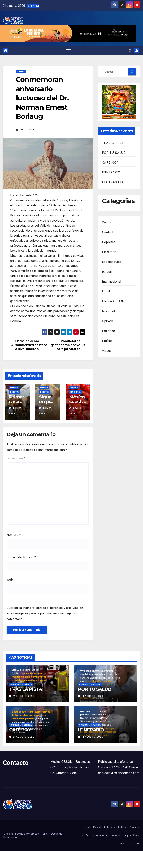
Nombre (14, 535)
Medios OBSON (113, 301)
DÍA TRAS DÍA (112, 182)
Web (10, 579)
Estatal (14, 392)
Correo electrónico (21, 557)
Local (106, 291)
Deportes (108, 242)
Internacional (111, 281)
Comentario (16, 458)
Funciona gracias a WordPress (21, 833)
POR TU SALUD (114, 152)
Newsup (53, 833)
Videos (107, 350)
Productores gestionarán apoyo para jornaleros (65, 345)
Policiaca (108, 331)
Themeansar (10, 837)
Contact (107, 232)
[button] (130, 51)
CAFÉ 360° (110, 162)
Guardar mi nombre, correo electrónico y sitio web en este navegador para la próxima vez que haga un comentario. (45, 613)
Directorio (109, 252)
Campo (21, 71)
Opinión (107, 321)
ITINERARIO (111, 172)
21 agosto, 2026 (23, 696)
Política (107, 341)
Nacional (75, 392)
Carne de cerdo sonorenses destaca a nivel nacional (31, 345)
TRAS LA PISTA (114, 143)
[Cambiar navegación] (68, 50)
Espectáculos (111, 262)
